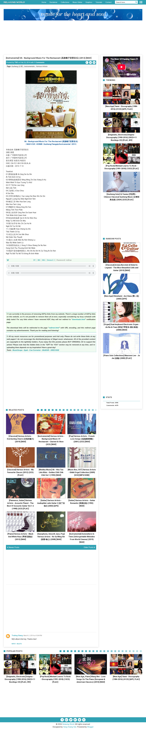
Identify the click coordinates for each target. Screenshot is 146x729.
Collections (65, 2)
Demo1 (50, 260)
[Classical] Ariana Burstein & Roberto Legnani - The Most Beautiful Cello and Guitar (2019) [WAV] (121, 267)
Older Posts (89, 547)
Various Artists (41, 66)
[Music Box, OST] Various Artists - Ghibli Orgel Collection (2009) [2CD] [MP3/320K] (82, 472)
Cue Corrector (35, 350)
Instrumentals (29, 66)
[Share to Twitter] (94, 62)
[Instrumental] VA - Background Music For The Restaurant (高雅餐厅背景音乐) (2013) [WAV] (48, 58)
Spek (26, 350)
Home (44, 2)
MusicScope (17, 350)
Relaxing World (68, 724)
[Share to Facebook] (87, 62)
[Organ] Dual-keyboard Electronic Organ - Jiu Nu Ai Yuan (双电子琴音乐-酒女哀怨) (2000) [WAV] (121, 327)
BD (39, 260)
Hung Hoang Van (69, 727)
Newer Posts (13, 547)
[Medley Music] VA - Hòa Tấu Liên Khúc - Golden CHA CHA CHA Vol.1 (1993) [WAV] (51, 472)
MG (43, 260)
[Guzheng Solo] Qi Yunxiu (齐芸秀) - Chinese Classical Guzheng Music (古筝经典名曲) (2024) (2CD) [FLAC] (121, 197)
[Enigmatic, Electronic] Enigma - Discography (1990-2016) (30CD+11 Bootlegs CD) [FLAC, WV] (121, 137)
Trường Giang (17, 635)
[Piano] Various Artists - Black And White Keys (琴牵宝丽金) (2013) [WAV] (20, 536)
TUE (16, 62)
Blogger (90, 727)
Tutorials (99, 2)
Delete (19, 644)
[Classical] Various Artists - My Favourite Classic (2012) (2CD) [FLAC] (20, 472)
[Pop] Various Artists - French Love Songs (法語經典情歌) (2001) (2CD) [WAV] (82, 439)
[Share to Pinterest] (90, 62)
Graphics (89, 2)
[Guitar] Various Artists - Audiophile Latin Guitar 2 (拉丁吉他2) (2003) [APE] (51, 503)
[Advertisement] (73, 37)
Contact (109, 2)
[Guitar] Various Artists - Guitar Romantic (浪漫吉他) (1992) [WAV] (81, 503)
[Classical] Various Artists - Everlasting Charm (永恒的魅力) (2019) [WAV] (20, 439)
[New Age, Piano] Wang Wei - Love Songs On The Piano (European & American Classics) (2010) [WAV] (91, 679)
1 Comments (39, 62)
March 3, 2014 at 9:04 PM (32, 635)
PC (34, 260)
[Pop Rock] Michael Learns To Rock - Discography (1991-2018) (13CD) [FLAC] (55, 679)
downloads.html (78, 319)
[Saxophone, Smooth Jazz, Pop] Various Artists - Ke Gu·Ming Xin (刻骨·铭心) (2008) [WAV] (51, 536)
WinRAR (45, 350)
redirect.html (54, 328)
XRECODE (55, 350)
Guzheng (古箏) (17, 66)
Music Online (77, 2)
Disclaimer (53, 2)
